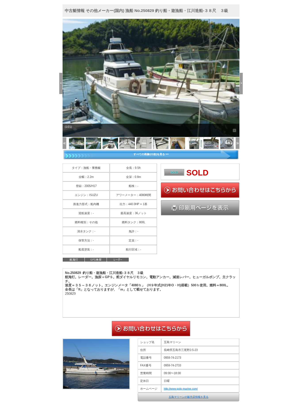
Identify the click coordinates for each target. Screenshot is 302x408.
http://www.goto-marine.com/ (181, 388)
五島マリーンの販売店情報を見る (188, 396)
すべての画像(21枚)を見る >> (151, 154)
